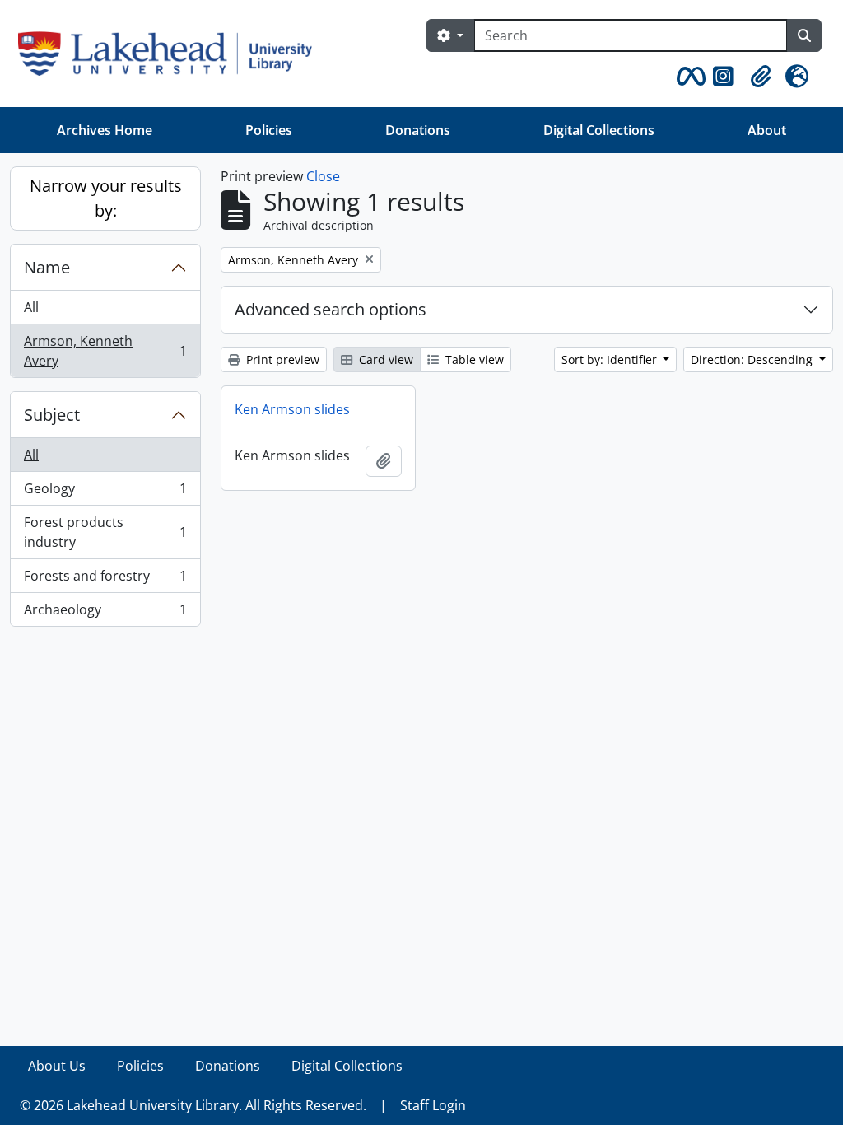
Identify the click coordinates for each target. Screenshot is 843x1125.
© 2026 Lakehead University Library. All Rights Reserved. (193, 1105)
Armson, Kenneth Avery (105, 351)
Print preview (281, 359)
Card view (384, 359)
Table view (473, 359)
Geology (105, 492)
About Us (57, 1066)
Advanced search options (330, 309)
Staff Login (433, 1105)
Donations (417, 130)
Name (47, 267)
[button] (688, 76)
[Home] (171, 53)
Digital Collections (598, 130)
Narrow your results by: (106, 198)
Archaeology (105, 613)
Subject (52, 415)
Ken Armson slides (292, 409)
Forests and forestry (105, 580)
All (31, 307)
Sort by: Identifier (610, 359)
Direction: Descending (753, 359)
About (767, 130)
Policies (268, 130)
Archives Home (104, 130)
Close (323, 176)
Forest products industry (105, 532)
